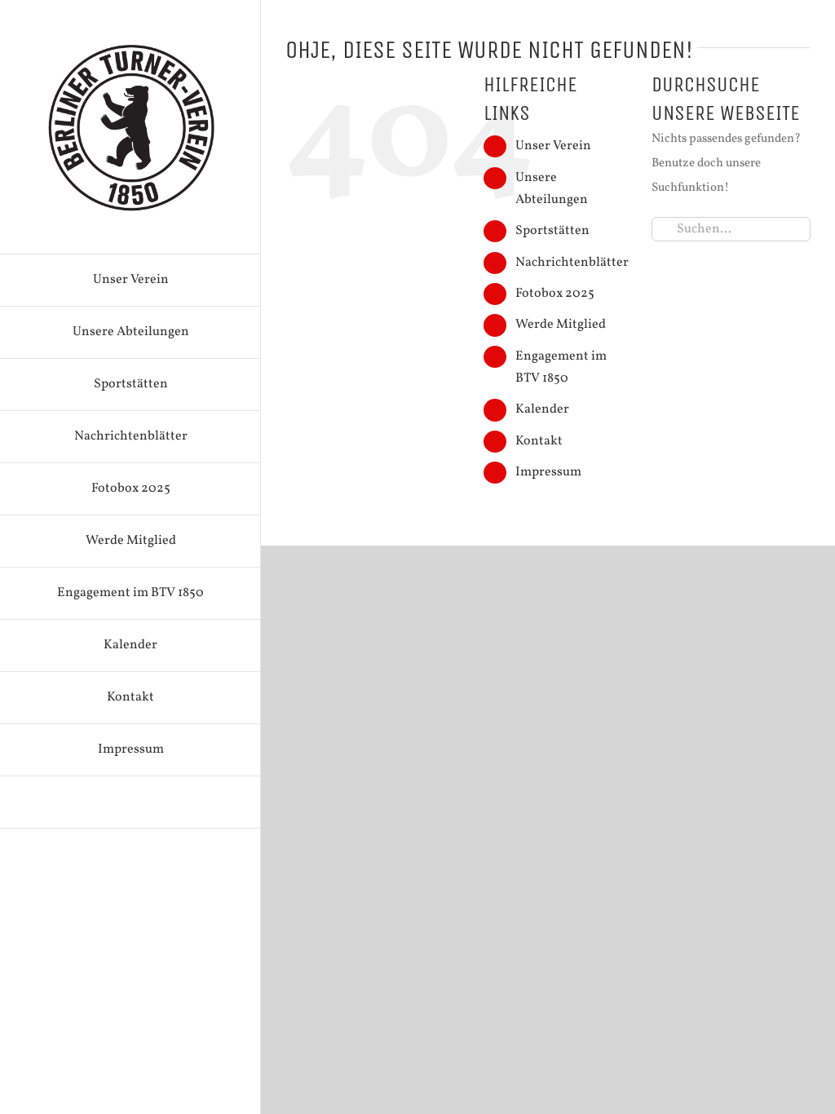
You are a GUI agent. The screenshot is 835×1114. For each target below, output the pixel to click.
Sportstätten (552, 231)
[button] (130, 802)
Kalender (542, 409)
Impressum (548, 472)
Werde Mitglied (560, 325)
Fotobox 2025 (554, 294)
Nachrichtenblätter (572, 263)
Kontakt (539, 441)
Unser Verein (553, 146)
